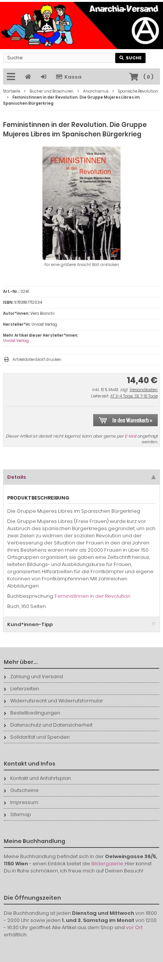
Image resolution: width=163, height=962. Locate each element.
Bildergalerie (107, 863)
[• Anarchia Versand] (81, 25)
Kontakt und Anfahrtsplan (40, 778)
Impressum (24, 802)
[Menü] (12, 77)
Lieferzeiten (24, 688)
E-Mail (130, 436)
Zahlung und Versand (36, 676)
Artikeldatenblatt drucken (37, 359)
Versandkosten (144, 390)
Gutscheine (24, 790)
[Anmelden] (45, 76)
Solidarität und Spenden (40, 737)
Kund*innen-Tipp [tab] (30, 624)
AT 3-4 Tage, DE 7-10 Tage (134, 396)
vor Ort (134, 927)
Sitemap (20, 814)
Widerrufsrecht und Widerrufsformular (56, 700)
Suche (131, 58)
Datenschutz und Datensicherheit (51, 724)
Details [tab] (16, 477)
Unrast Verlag (16, 340)
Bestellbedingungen (35, 712)
